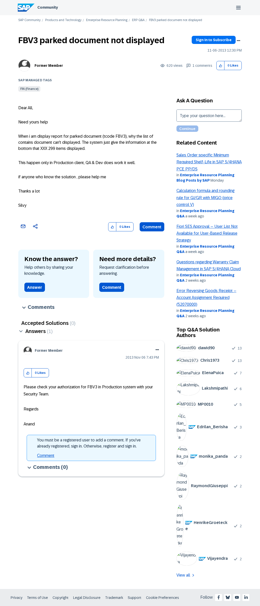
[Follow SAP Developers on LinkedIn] (246, 597)
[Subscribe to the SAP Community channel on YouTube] (237, 597)
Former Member (49, 65)
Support (134, 598)
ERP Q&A (138, 20)
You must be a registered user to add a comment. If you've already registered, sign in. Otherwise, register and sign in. (89, 443)
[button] (220, 65)
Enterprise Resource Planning (106, 20)
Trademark (114, 598)
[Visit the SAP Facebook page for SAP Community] (219, 597)
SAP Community (29, 20)
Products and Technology (63, 20)
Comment (151, 227)
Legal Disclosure (87, 598)
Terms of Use (37, 598)
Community (47, 7)
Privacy (16, 598)
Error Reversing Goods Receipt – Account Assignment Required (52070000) (206, 298)
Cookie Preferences (162, 598)
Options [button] (238, 41)
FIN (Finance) (29, 89)
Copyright (61, 598)
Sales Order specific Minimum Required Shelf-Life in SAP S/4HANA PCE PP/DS (209, 162)
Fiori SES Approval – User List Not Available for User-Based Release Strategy (207, 233)
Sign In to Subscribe (214, 40)
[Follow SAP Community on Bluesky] (228, 597)
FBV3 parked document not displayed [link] (175, 20)
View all (183, 575)
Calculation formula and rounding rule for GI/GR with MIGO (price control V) (205, 197)
